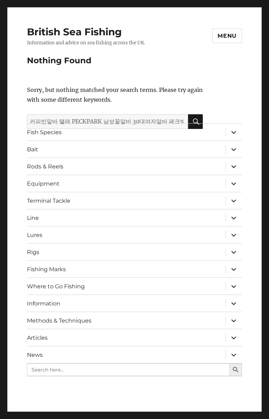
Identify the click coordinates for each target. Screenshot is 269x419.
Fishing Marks (46, 269)
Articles (37, 337)
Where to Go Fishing (56, 286)
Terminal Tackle (48, 200)
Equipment (43, 183)
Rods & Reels (45, 166)
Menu (227, 35)
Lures (34, 235)
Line (33, 218)
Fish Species (44, 132)
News (35, 355)
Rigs (33, 252)
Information (43, 303)
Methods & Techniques (59, 320)
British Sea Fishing (74, 32)
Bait (32, 149)
